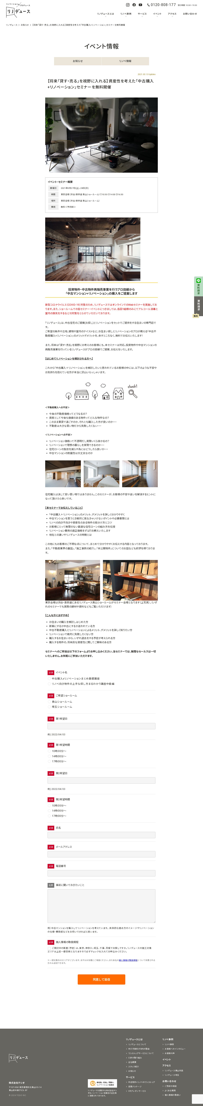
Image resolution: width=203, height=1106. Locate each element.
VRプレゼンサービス (137, 1091)
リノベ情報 (125, 61)
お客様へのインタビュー (175, 1049)
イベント (157, 14)
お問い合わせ (190, 14)
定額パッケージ (134, 1087)
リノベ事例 (125, 14)
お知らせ (78, 61)
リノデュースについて (137, 1044)
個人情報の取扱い (173, 1095)
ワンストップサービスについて (141, 1053)
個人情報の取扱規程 (128, 960)
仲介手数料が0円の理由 (139, 1049)
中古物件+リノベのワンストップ (141, 1082)
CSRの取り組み (135, 1058)
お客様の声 (170, 1053)
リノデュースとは (105, 14)
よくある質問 (170, 1091)
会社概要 (132, 1062)
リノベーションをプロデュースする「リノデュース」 (18, 10)
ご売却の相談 (171, 1086)
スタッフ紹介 (133, 1067)
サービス (142, 14)
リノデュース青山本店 (174, 1071)
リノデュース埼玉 (172, 1075)
